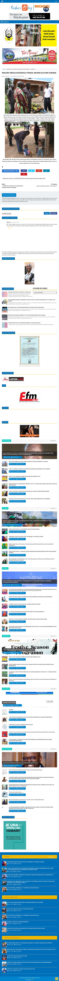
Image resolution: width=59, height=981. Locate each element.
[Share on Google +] (39, 170)
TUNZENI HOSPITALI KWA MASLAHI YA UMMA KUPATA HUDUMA (24, 604)
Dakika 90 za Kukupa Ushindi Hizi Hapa (17, 955)
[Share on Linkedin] (46, 170)
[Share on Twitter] (31, 170)
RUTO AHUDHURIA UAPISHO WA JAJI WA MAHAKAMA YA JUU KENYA (25, 902)
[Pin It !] (24, 174)
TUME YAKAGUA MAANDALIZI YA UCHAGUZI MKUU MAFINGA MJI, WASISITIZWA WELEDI (30, 717)
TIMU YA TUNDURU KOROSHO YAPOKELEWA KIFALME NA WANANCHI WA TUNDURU (29, 469)
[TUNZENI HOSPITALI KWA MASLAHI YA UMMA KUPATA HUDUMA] (4, 608)
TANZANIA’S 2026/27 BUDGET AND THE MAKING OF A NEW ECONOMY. (26, 536)
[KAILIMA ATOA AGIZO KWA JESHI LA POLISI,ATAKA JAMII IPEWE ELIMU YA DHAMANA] (4, 503)
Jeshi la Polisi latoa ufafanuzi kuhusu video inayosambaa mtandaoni (25, 769)
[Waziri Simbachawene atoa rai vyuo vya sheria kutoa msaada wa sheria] (4, 804)
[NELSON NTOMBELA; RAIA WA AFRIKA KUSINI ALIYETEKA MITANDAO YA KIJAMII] (4, 466)
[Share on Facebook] (24, 170)
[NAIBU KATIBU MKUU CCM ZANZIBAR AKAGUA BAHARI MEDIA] (4, 533)
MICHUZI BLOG (22, 977)
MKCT (32, 979)
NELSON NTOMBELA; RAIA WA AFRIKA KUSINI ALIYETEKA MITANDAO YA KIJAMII (28, 461)
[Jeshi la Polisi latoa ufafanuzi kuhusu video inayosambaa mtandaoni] (4, 774)
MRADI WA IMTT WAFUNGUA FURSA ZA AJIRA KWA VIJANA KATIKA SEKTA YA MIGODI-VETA (31, 949)
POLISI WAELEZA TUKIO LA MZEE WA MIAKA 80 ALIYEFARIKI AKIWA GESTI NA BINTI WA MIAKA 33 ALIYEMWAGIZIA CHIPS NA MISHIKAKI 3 (28, 453)
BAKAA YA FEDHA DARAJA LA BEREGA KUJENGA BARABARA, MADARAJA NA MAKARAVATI (30, 596)
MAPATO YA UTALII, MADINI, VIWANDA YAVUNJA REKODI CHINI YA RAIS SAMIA (28, 619)
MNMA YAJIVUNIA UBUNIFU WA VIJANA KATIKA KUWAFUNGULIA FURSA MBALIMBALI (29, 962)
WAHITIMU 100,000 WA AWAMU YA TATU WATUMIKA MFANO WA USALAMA (26, 315)
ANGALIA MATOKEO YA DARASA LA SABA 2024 (19, 292)
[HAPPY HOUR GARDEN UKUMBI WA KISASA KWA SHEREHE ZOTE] (4, 481)
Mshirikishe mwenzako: (9, 170)
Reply (9, 228)
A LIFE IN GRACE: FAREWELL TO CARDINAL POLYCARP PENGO (23, 887)
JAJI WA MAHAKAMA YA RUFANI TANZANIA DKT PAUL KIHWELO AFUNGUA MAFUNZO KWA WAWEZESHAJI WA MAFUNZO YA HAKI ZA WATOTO (31, 808)
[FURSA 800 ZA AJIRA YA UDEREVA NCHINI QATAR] (4, 729)
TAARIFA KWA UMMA (9, 702)
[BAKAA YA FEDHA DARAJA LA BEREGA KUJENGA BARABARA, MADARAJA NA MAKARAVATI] (4, 601)
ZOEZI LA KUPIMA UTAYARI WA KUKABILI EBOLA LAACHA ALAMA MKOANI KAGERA (29, 491)
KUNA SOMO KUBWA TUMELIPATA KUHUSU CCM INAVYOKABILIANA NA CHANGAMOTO (30, 874)
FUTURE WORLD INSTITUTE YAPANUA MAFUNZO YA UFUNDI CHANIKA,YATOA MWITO (29, 943)
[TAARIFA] (4, 714)
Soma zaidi (53, 440)
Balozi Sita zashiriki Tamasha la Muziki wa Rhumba (20, 908)
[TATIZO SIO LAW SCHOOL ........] (4, 796)
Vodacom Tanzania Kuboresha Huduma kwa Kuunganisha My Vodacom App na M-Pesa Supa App (32, 732)
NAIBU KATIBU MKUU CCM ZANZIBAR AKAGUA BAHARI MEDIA (24, 529)
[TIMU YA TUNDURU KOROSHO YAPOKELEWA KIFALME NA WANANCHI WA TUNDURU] (4, 473)
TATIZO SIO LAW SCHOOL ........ (16, 792)
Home (4, 69)
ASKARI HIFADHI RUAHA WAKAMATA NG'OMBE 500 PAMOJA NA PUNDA (26, 928)
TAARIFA (11, 709)
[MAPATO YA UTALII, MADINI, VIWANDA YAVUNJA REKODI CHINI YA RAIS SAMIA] (4, 623)
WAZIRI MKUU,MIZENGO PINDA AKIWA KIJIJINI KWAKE (29, 73)
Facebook (53, 213)
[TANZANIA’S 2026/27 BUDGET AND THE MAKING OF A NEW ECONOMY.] (4, 541)
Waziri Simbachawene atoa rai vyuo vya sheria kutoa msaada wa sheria (26, 799)
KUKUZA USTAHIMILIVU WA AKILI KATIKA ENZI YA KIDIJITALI (20, 763)
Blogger (47, 213)
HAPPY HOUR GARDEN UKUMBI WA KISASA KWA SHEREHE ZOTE (24, 476)
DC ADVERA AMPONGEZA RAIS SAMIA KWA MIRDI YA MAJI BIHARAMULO (26, 611)
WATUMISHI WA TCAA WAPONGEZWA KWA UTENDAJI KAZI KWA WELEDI (26, 307)
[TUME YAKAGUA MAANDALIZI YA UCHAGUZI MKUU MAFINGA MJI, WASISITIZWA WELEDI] (4, 721)
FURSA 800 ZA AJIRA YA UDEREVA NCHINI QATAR (21, 724)
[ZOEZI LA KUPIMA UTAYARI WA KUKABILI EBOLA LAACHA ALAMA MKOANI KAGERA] (4, 495)
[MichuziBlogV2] (29, 7)
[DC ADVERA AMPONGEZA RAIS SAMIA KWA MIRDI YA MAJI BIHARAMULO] (4, 616)
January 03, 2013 (15, 222)
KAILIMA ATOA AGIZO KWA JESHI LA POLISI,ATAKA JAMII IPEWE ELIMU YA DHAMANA (29, 498)
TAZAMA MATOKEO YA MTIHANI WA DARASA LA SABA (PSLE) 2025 (24, 322)
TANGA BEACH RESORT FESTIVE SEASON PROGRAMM (18, 650)
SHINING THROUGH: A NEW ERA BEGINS (17, 921)
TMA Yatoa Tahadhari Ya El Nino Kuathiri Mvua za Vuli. (21, 968)
